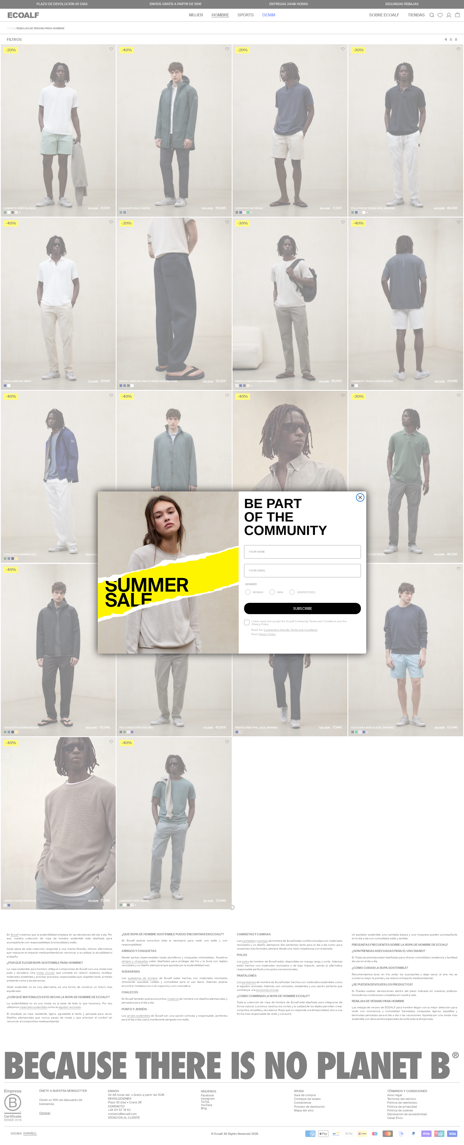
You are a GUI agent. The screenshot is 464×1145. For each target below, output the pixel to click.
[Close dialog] (360, 497)
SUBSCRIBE (302, 608)
